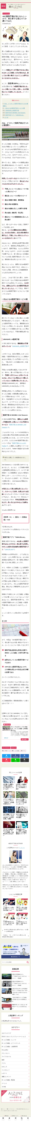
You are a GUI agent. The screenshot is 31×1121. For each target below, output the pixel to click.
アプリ (23, 750)
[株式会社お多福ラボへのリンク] (15, 957)
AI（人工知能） (16, 750)
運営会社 (7, 1115)
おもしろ (14, 747)
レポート (4, 1073)
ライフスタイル (6, 747)
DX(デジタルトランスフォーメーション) (14, 1036)
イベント (4, 1083)
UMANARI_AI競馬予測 (12, 110)
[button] (27, 962)
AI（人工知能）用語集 (8, 1080)
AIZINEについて (15, 1115)
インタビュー (6, 1070)
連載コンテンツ (6, 1076)
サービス (9, 750)
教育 (3, 1060)
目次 (13, 100)
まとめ (6, 117)
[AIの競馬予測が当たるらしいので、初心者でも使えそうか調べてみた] (19, 550)
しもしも (22, 847)
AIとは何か (5, 1050)
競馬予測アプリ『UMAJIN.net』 (14, 115)
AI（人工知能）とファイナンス (11, 1043)
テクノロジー (6, 1053)
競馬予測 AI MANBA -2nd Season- (15, 112)
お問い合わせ (24, 1115)
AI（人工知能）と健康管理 (10, 1046)
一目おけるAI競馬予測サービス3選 (14, 108)
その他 (4, 1086)
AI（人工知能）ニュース (9, 1040)
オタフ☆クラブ (6, 1033)
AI (3, 750)
